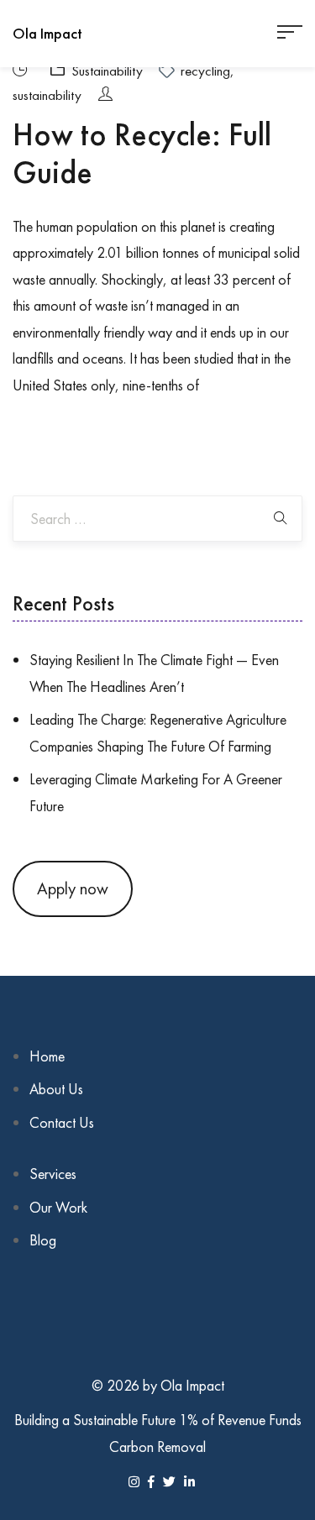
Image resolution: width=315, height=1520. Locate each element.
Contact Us (61, 1122)
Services (52, 1173)
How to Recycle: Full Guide (142, 153)
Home (47, 1056)
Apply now (72, 888)
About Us (56, 1088)
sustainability (47, 95)
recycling (205, 70)
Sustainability (107, 70)
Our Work (58, 1207)
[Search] (280, 519)
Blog (42, 1240)
